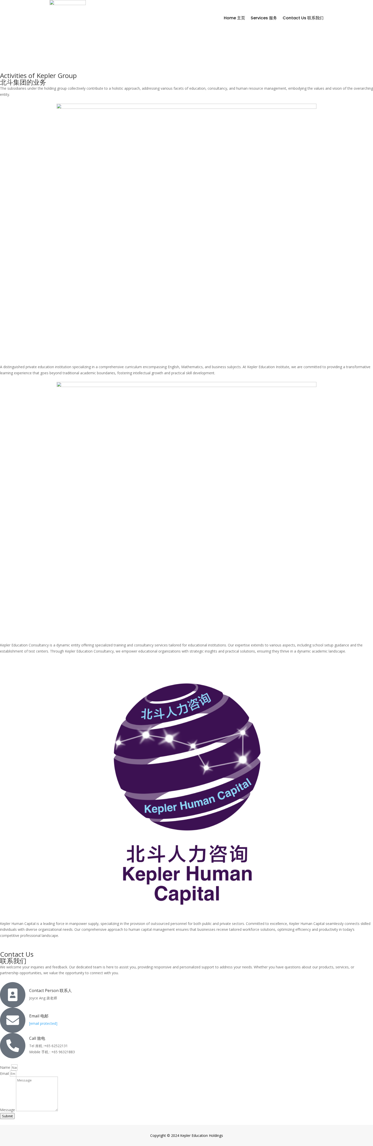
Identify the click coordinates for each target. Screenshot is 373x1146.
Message (8, 1109)
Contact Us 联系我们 (303, 18)
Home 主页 (234, 18)
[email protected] (43, 1023)
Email (5, 1073)
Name (5, 1067)
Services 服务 (264, 18)
